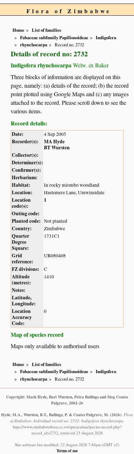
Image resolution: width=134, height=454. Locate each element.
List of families (46, 30)
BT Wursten (57, 147)
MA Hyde (54, 141)
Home (18, 30)
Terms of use (67, 451)
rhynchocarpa (33, 44)
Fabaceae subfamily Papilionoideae (54, 37)
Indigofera (106, 37)
